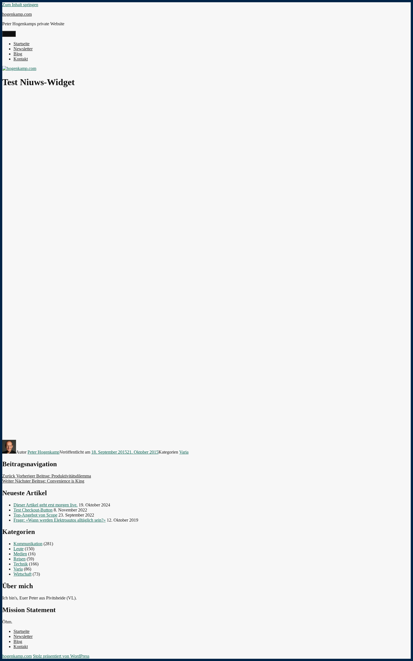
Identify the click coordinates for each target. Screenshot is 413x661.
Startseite (21, 43)
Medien (20, 553)
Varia (184, 452)
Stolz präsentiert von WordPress (61, 656)
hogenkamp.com (17, 14)
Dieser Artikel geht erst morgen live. (45, 504)
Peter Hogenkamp (44, 452)
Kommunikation (27, 543)
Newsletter (23, 48)
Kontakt (20, 58)
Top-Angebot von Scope (35, 515)
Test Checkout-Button (33, 510)
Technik (20, 564)
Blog (17, 53)
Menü (8, 34)
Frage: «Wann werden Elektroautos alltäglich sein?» (59, 520)
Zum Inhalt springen (20, 4)
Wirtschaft (22, 574)
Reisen (19, 558)
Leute (18, 548)
